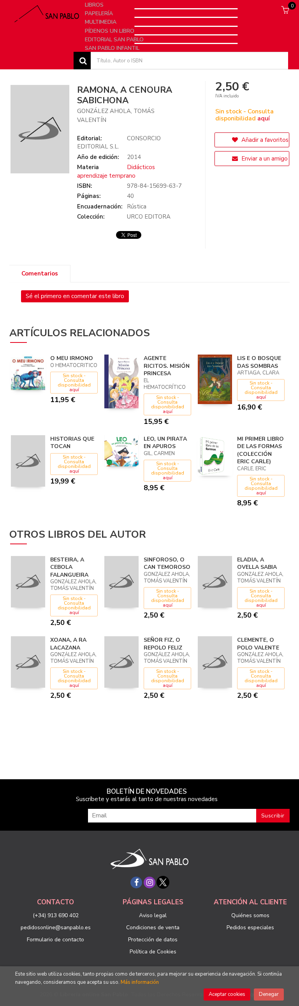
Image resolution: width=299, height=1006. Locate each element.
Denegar (269, 994)
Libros (95, 5)
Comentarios (39, 273)
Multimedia (101, 22)
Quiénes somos (250, 915)
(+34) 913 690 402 (56, 915)
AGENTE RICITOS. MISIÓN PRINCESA (167, 366)
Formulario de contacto (55, 939)
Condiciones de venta (152, 927)
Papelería (99, 13)
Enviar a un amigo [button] (264, 158)
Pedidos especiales (250, 927)
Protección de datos (153, 939)
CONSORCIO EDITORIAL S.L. (119, 142)
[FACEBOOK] (136, 882)
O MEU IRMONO (71, 358)
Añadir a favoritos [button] (264, 140)
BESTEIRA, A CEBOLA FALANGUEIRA (69, 567)
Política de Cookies (153, 951)
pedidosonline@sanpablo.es (56, 927)
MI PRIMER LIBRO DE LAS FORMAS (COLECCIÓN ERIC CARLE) (260, 450)
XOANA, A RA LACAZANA (68, 643)
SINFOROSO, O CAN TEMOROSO (167, 563)
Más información (140, 982)
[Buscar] (82, 60)
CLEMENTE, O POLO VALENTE (258, 643)
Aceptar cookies (227, 994)
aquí (263, 118)
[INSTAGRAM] (149, 882)
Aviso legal (153, 915)
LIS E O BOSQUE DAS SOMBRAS (259, 362)
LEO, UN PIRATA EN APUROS (165, 442)
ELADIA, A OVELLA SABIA (257, 563)
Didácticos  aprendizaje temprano (117, 171)
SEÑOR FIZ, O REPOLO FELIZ (163, 643)
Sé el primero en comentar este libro (75, 296)
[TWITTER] (163, 882)
